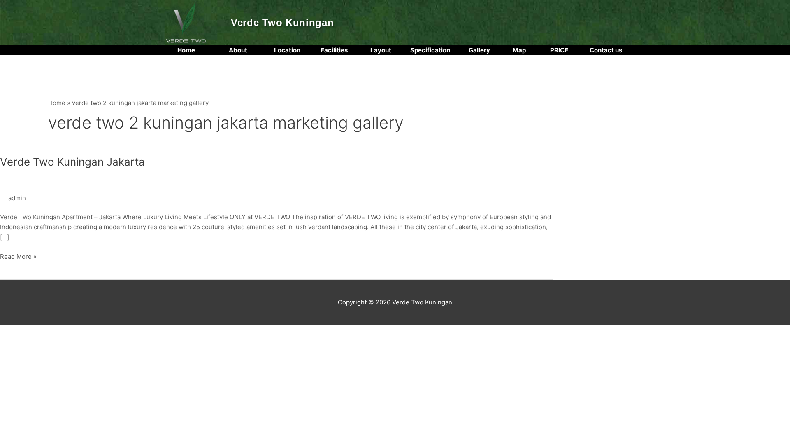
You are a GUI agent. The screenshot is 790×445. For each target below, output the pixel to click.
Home (56, 103)
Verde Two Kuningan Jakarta (72, 161)
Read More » (18, 256)
